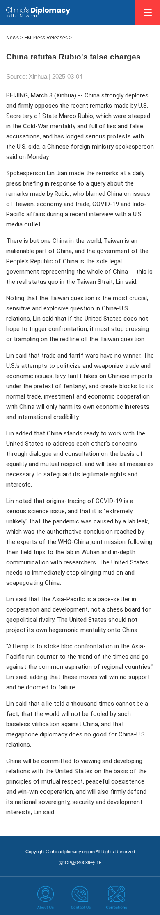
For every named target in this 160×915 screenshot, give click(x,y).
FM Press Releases (46, 38)
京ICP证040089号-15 (80, 862)
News (12, 38)
